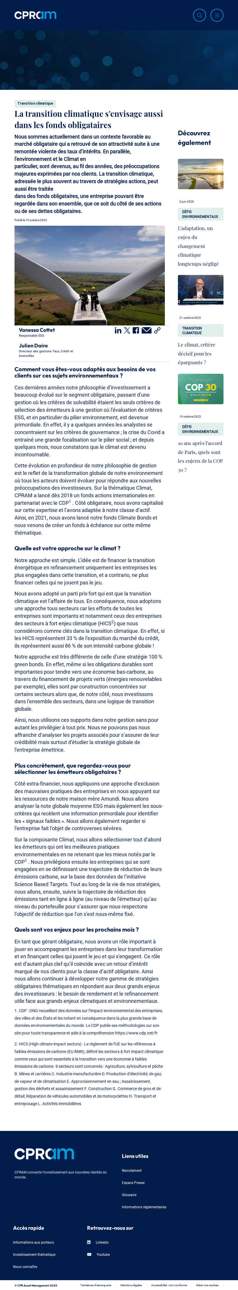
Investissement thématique (34, 1254)
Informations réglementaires (144, 1206)
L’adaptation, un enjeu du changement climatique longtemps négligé (198, 244)
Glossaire (129, 1194)
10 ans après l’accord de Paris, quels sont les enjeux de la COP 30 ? (200, 455)
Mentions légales (131, 1285)
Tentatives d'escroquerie (95, 1285)
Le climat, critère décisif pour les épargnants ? (196, 352)
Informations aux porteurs (33, 1242)
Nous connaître (25, 1266)
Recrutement (132, 1170)
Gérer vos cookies (207, 1285)
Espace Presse (133, 1182)
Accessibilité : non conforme (169, 1285)
